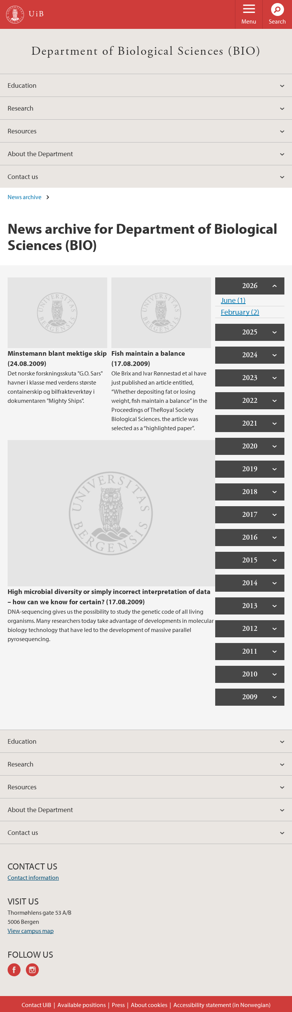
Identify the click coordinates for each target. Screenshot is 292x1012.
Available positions (81, 1005)
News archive (24, 197)
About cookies (149, 1005)
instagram (35, 971)
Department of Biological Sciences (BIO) (146, 51)
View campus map (31, 930)
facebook (17, 971)
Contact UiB (36, 1005)
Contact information (33, 877)
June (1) (233, 300)
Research (20, 108)
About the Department (40, 153)
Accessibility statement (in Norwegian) (222, 1005)
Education (22, 85)
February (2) (240, 312)
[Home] (15, 15)
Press (118, 1005)
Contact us (23, 176)
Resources (22, 131)
